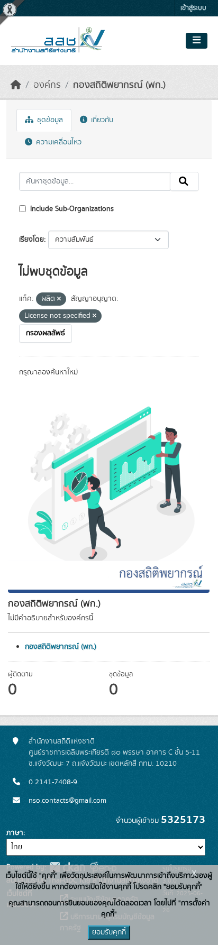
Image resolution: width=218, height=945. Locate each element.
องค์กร (47, 85)
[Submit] (184, 181)
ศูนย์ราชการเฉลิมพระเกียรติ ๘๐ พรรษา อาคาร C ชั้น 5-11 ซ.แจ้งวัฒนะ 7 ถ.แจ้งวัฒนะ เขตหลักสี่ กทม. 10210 (114, 758)
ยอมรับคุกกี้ (109, 932)
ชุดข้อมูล (49, 120)
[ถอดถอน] (59, 299)
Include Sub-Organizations (71, 209)
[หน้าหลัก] (16, 85)
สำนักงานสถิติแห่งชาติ (62, 741)
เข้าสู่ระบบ (193, 8)
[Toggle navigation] (196, 41)
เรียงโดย (31, 239)
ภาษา (14, 833)
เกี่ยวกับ (101, 120)
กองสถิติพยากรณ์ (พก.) (119, 85)
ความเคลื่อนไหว (57, 142)
